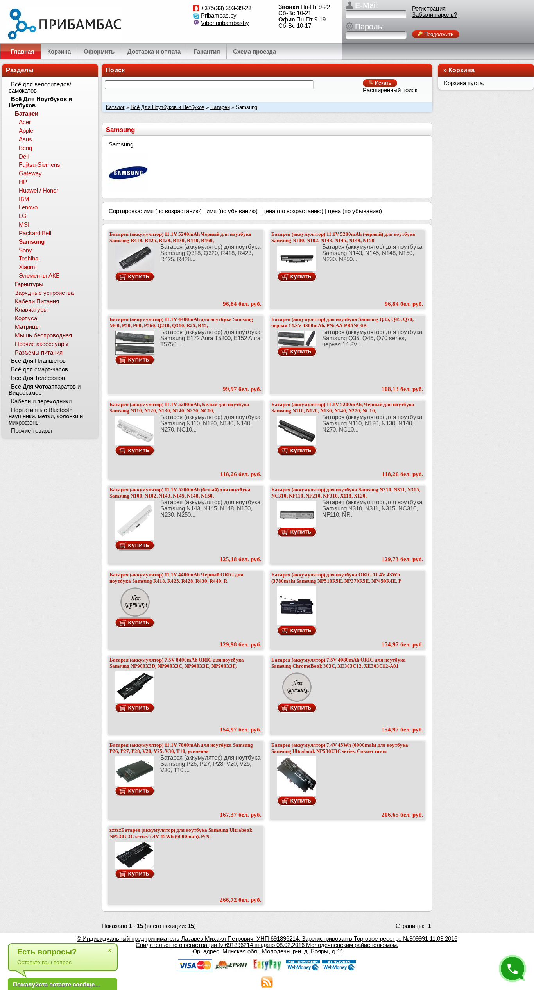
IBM (24, 199)
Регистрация (429, 8)
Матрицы (27, 327)
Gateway (30, 173)
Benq (25, 148)
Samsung (32, 242)
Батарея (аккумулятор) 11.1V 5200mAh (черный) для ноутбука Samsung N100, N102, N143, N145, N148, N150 (343, 237)
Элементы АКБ (39, 276)
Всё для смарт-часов (39, 369)
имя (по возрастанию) (172, 211)
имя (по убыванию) (232, 211)
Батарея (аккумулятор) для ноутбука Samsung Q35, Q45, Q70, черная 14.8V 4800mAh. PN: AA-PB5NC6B (342, 322)
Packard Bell (35, 233)
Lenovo (28, 207)
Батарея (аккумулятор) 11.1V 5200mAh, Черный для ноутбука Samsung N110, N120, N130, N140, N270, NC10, (342, 407)
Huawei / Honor (38, 190)
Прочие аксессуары (41, 344)
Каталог (115, 107)
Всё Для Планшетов (38, 361)
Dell (24, 156)
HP (23, 182)
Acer (25, 122)
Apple (26, 131)
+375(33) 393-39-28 (226, 8)
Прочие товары (31, 431)
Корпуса (26, 318)
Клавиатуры (31, 310)
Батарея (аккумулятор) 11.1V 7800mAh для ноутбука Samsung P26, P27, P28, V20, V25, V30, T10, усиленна (181, 748)
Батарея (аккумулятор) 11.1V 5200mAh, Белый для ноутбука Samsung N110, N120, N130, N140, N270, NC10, (179, 407)
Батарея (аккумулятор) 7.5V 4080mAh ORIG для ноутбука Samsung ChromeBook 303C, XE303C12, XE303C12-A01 (338, 663)
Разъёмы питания (39, 353)
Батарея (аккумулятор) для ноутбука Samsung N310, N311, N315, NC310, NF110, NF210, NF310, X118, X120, (345, 493)
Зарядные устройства (44, 293)
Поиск (115, 70)
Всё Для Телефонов (38, 378)
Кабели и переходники (41, 401)
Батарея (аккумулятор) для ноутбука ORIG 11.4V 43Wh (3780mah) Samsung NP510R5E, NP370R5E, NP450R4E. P (336, 578)
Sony (25, 250)
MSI (24, 224)
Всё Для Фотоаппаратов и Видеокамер (45, 390)
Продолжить (438, 34)
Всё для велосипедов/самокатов (40, 87)
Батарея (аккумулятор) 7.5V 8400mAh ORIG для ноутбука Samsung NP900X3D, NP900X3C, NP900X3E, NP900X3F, (176, 663)
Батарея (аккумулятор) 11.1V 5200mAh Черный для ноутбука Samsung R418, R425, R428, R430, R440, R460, (180, 237)
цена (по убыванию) (355, 211)
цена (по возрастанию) (292, 211)
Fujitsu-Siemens (39, 165)
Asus (25, 139)
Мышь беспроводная (43, 335)
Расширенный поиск (390, 90)
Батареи (220, 107)
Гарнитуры (29, 284)
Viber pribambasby (225, 23)
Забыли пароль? (434, 15)
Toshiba (28, 258)
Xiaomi (27, 267)
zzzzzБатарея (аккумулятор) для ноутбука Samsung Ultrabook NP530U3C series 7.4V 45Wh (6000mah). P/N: (180, 833)
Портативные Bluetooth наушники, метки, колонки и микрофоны (46, 416)
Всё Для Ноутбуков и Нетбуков (167, 107)
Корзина (461, 70)
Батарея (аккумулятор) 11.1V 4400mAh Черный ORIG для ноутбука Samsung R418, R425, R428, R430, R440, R (176, 578)
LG (23, 216)
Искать (382, 83)
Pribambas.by (219, 15)
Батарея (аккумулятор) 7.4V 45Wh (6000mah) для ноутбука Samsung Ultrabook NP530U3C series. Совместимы (339, 748)
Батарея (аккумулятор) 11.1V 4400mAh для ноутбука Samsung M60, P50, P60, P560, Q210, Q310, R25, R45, (181, 322)
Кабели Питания (37, 301)
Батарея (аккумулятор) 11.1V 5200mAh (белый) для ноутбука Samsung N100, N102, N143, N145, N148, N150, (180, 493)
